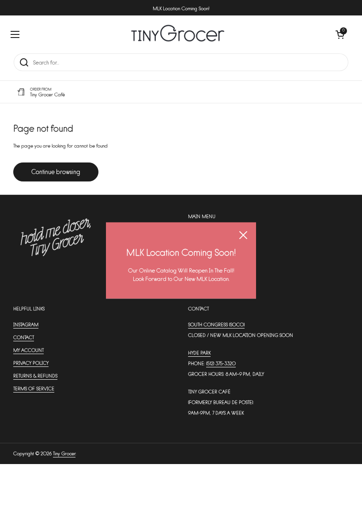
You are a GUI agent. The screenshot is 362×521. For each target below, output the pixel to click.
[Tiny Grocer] (177, 34)
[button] (340, 34)
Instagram (25, 324)
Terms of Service (33, 388)
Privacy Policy (31, 362)
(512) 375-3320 (221, 363)
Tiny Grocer (64, 453)
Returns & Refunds (35, 375)
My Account (28, 350)
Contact (23, 337)
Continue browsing (55, 171)
